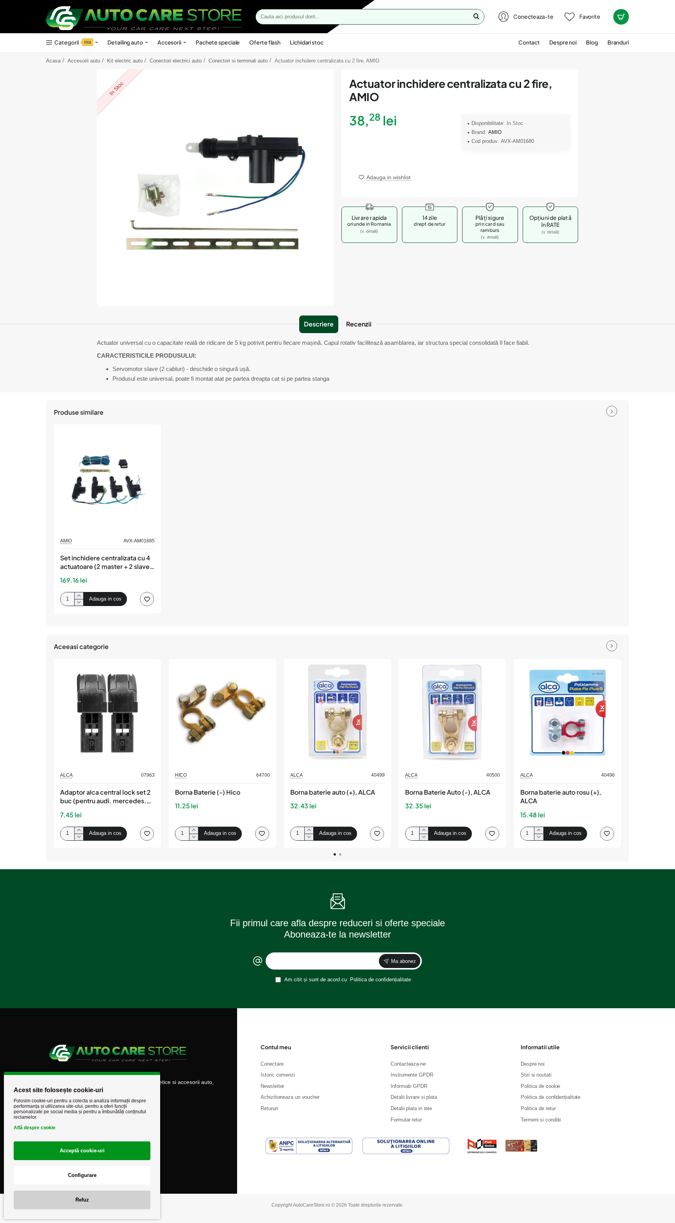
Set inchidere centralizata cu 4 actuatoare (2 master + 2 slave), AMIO (107, 563)
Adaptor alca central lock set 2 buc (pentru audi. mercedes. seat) (105, 797)
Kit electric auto (125, 61)
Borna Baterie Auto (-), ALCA (447, 792)
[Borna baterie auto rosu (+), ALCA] (567, 712)
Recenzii (358, 324)
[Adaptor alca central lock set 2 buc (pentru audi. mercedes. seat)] (107, 712)
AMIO (495, 132)
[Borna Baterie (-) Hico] (222, 712)
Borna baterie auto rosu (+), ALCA (560, 796)
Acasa (53, 61)
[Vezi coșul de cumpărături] (621, 17)
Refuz (82, 1200)
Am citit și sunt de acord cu (347, 979)
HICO (181, 775)
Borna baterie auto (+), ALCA (332, 792)
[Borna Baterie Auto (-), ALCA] (452, 712)
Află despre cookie (34, 1127)
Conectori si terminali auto (238, 61)
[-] (78, 602)
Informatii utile (540, 1046)
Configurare (82, 1175)
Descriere (319, 324)
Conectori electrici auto (176, 61)
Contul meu (276, 1046)
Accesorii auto (84, 61)
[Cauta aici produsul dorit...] (476, 16)
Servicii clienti (410, 1046)
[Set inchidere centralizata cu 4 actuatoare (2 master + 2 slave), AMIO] (107, 477)
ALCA (66, 775)
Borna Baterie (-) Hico (207, 792)
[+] (78, 595)
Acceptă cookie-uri (82, 1150)
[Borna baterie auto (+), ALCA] (337, 712)
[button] (385, 177)
